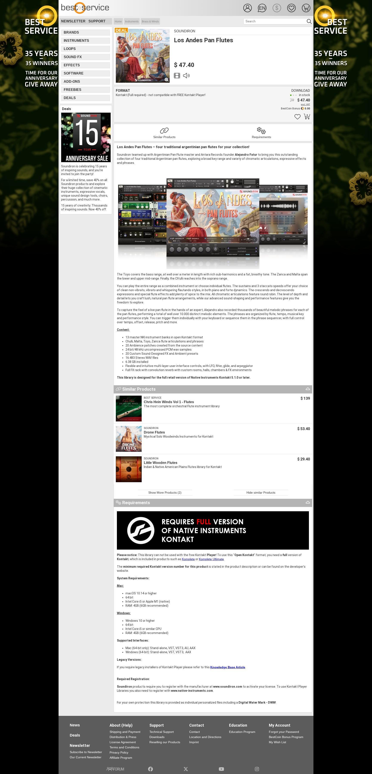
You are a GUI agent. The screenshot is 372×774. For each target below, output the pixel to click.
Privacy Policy (119, 752)
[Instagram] (257, 769)
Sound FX (73, 57)
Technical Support (161, 732)
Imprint (194, 742)
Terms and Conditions (124, 747)
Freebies (72, 90)
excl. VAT (305, 104)
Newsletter (73, 21)
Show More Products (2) (164, 492)
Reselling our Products (164, 742)
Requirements (261, 137)
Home (118, 21)
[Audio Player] (186, 77)
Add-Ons (72, 81)
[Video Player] (177, 77)
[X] (185, 769)
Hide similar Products (260, 492)
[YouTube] (221, 769)
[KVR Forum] (115, 769)
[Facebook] (150, 769)
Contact (194, 732)
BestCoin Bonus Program (286, 737)
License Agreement (123, 742)
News (75, 725)
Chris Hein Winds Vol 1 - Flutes (169, 402)
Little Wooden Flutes (160, 463)
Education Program (242, 732)
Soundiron (184, 31)
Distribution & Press (123, 737)
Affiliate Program (121, 757)
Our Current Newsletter (85, 757)
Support (96, 21)
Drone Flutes (154, 432)
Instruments (132, 21)
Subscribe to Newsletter (86, 752)
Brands (71, 32)
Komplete (188, 559)
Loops (70, 49)
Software (74, 73)
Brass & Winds (150, 21)
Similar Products (164, 137)
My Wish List (277, 742)
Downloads (156, 737)
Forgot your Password (284, 732)
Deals (70, 98)
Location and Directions (205, 737)
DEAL (121, 30)
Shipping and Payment (125, 732)
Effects (72, 65)
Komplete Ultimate (211, 559)
